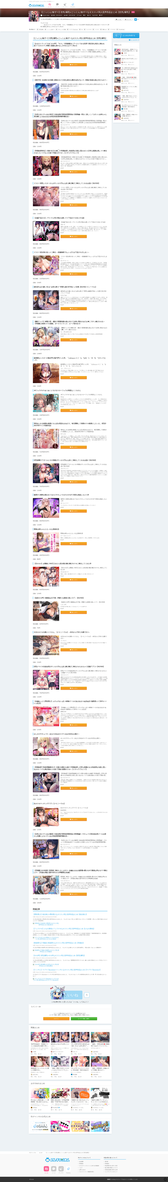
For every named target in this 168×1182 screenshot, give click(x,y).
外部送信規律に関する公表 (111, 1169)
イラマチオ (112, 29)
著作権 (106, 1161)
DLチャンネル (36, 5)
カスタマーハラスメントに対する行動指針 (89, 1165)
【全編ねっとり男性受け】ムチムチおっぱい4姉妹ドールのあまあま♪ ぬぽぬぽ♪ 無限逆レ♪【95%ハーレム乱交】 (83, 708)
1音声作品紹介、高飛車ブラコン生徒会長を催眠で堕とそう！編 (40, 1046)
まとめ (40, 1152)
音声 (101, 15)
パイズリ (97, 29)
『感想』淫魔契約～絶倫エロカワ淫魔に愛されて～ (100, 1069)
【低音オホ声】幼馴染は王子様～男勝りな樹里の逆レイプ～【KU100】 (83, 602)
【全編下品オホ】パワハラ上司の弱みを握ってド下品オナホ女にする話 (83, 222)
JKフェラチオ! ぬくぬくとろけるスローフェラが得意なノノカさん (81, 394)
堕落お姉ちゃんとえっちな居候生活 (72, 533)
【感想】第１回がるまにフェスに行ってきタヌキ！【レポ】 (80, 1102)
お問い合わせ (82, 1169)
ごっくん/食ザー (51, 29)
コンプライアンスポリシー (111, 1171)
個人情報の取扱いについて (111, 1167)
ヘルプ (80, 1167)
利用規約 (81, 1163)
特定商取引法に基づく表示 (111, 1165)
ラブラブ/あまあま (73, 29)
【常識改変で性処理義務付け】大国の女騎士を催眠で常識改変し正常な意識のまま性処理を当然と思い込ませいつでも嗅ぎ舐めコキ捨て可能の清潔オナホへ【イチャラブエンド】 (84, 775)
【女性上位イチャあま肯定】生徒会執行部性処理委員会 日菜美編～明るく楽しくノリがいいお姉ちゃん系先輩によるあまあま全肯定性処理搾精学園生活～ (84, 122)
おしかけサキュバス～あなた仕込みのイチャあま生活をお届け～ (81, 738)
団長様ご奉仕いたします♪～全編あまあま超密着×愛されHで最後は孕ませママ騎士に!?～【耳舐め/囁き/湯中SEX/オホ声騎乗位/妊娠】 (84, 877)
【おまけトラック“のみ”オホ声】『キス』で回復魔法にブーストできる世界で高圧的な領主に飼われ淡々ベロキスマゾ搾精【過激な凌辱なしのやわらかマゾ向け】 (84, 51)
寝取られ (104, 29)
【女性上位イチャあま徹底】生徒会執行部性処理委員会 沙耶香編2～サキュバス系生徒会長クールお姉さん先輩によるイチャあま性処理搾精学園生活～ (84, 842)
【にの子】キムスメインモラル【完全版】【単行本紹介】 (80, 1069)
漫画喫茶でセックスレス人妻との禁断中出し (40, 1069)
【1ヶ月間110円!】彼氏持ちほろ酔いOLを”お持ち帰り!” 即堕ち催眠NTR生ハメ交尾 (80, 1046)
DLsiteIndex (122, 29)
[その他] (138, 19)
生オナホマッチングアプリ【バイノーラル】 (75, 808)
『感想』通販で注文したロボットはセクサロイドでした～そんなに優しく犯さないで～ (60, 1070)
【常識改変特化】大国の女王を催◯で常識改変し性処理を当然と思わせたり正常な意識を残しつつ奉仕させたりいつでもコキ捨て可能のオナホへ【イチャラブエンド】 (84, 159)
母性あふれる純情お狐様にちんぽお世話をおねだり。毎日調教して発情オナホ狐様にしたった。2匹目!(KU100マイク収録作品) (84, 430)
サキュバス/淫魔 (62, 29)
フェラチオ (88, 29)
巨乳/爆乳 (41, 29)
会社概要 (81, 1161)
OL (82, 29)
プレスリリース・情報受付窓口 (86, 1171)
